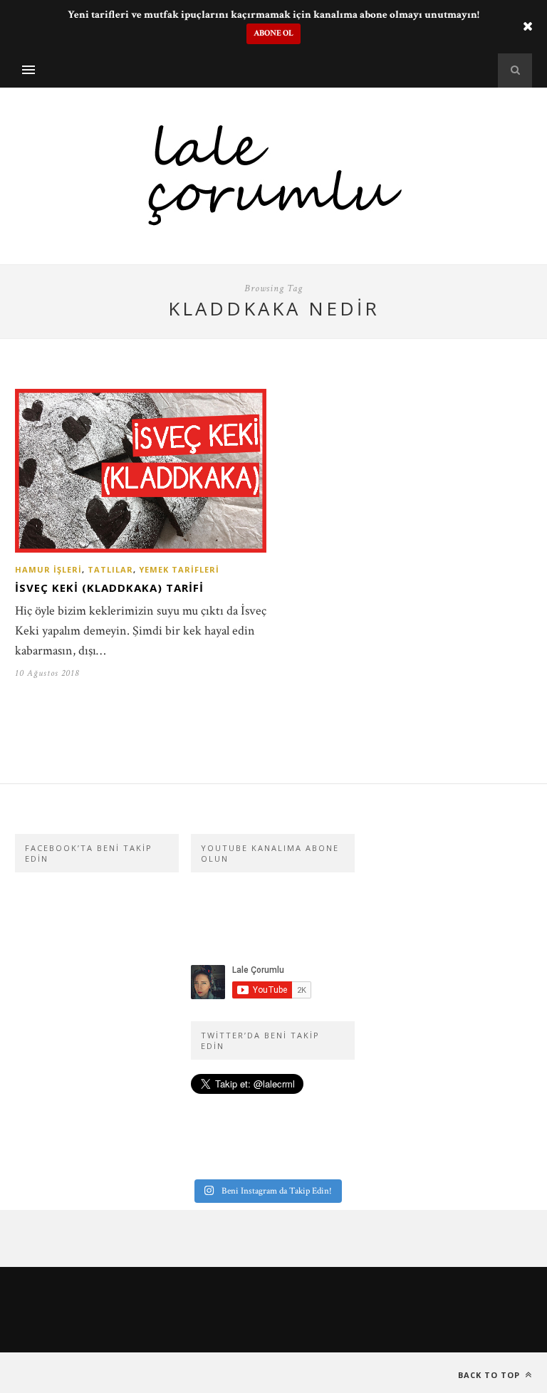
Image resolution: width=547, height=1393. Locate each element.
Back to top (490, 1374)
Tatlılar (110, 569)
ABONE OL (273, 33)
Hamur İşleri (48, 569)
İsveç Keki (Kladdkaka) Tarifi (109, 587)
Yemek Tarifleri (179, 569)
